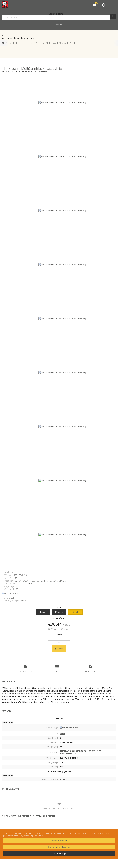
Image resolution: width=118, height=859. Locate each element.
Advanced (59, 24)
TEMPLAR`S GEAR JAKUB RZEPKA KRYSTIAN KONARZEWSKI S (41, 580)
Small (11, 597)
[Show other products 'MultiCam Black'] (59, 593)
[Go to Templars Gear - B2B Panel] (2, 43)
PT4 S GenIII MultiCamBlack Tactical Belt (56, 43)
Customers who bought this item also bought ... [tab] (59, 808)
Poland (23, 600)
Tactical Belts (16, 43)
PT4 (29, 43)
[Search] (113, 16)
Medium (59, 612)
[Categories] (112, 5)
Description (26, 671)
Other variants (90, 671)
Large (42, 612)
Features (57, 671)
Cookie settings (59, 853)
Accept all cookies (59, 840)
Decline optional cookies (59, 847)
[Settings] (103, 5)
